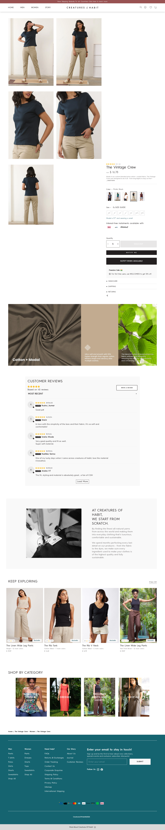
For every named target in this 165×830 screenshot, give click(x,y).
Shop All (12, 779)
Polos (10, 762)
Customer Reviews (75, 762)
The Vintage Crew (43, 731)
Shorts (11, 770)
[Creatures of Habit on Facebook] (102, 769)
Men (22, 8)
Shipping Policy (51, 775)
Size (115, 207)
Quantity (109, 238)
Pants (10, 754)
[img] (40, 403)
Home (11, 8)
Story (48, 8)
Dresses (28, 758)
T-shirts (11, 758)
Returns (112, 292)
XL (131, 213)
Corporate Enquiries (54, 770)
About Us (71, 754)
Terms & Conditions (53, 779)
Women (34, 8)
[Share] (107, 296)
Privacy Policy (51, 783)
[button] (111, 164)
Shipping (112, 286)
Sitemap (48, 787)
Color (114, 189)
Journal (70, 758)
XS (109, 213)
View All (153, 582)
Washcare (112, 281)
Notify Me (131, 252)
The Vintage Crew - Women (25, 731)
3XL (142, 213)
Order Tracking (51, 762)
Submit (140, 761)
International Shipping (54, 791)
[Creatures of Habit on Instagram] (98, 769)
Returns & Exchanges (54, 758)
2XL (137, 213)
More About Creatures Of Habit (81, 827)
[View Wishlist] (151, 7)
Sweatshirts (13, 775)
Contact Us (50, 766)
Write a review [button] (127, 387)
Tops (27, 766)
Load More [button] (82, 481)
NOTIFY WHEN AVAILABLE (131, 261)
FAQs (47, 754)
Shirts (10, 766)
